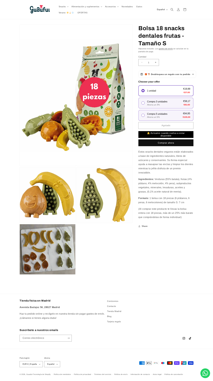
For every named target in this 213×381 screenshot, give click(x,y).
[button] (63, 6)
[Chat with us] (205, 373)
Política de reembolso (62, 374)
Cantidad (142, 57)
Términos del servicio (102, 374)
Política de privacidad (82, 374)
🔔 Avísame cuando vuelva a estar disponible (166, 134)
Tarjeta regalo (114, 321)
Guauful (29, 374)
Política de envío (121, 374)
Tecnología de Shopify (42, 374)
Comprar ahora (166, 143)
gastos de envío (166, 49)
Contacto (111, 306)
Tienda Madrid (114, 311)
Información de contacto (140, 374)
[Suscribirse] (68, 338)
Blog (109, 316)
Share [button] (145, 226)
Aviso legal (157, 374)
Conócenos (112, 301)
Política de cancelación (173, 374)
